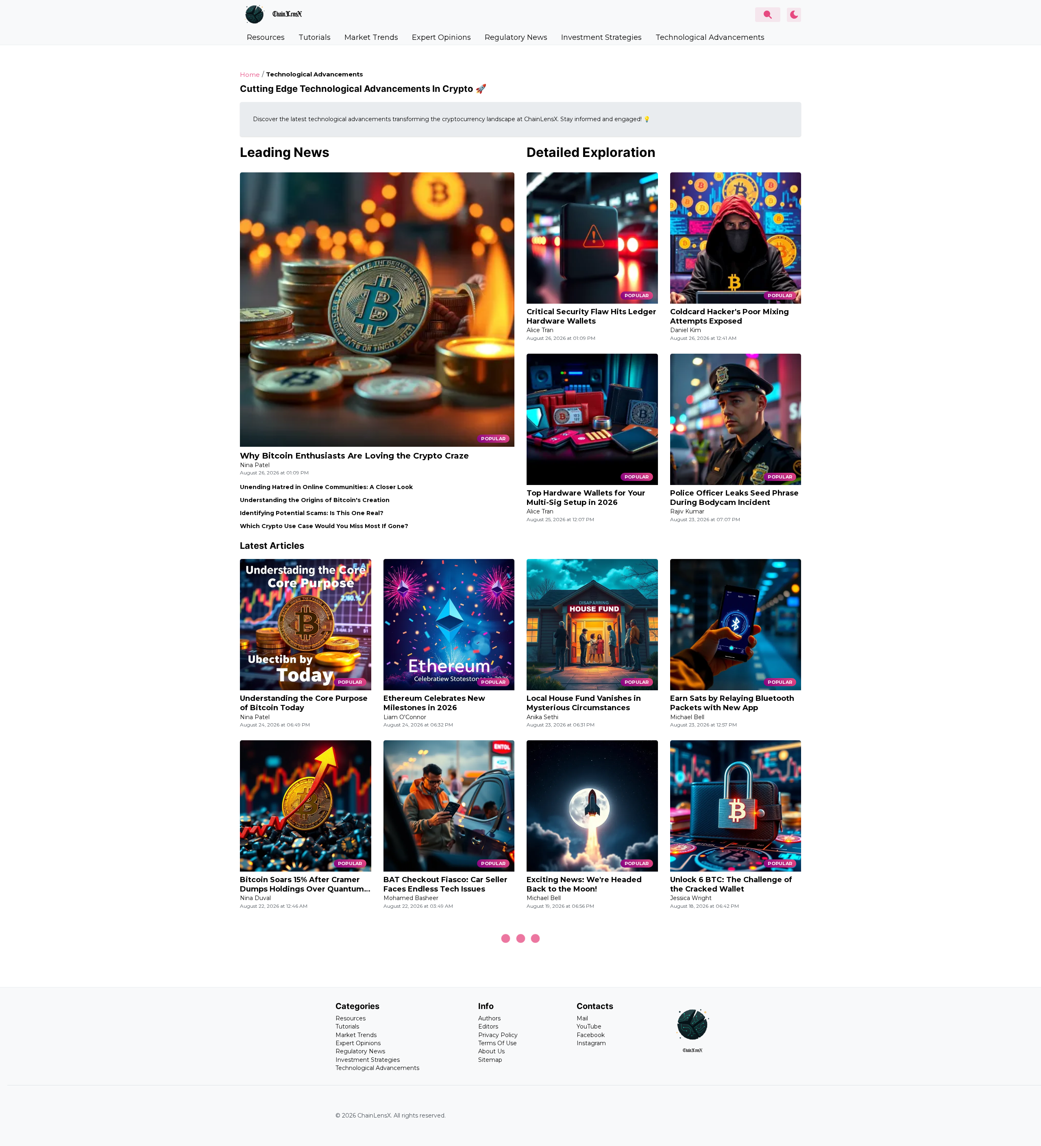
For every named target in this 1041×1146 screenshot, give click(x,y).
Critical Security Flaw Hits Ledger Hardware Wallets (591, 316)
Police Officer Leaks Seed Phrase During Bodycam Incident (734, 498)
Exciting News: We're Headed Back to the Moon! (584, 884)
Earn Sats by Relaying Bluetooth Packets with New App (732, 703)
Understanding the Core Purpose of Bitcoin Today (304, 703)
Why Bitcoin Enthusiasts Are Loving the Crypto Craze (354, 456)
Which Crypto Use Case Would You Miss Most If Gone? (324, 526)
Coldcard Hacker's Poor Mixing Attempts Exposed (729, 316)
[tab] (266, 37)
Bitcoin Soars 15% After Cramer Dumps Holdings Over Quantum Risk (302, 884)
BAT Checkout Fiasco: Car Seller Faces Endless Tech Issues (445, 884)
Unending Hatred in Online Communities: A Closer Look (326, 487)
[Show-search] (767, 14)
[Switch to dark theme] (794, 15)
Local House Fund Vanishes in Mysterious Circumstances (584, 703)
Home (250, 75)
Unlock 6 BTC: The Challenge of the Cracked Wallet (731, 884)
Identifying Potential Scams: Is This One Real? (311, 513)
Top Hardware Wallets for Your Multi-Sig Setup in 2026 (586, 498)
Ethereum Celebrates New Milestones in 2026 (434, 703)
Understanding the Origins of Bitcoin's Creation (315, 500)
